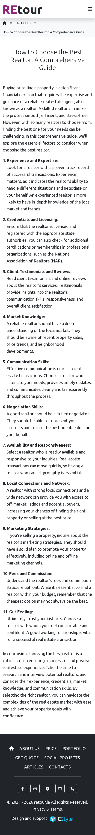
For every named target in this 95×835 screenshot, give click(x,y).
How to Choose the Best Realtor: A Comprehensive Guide (43, 32)
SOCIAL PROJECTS (62, 757)
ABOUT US (29, 748)
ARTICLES (24, 23)
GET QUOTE (27, 757)
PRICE (51, 748)
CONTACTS (60, 767)
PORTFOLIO (74, 748)
